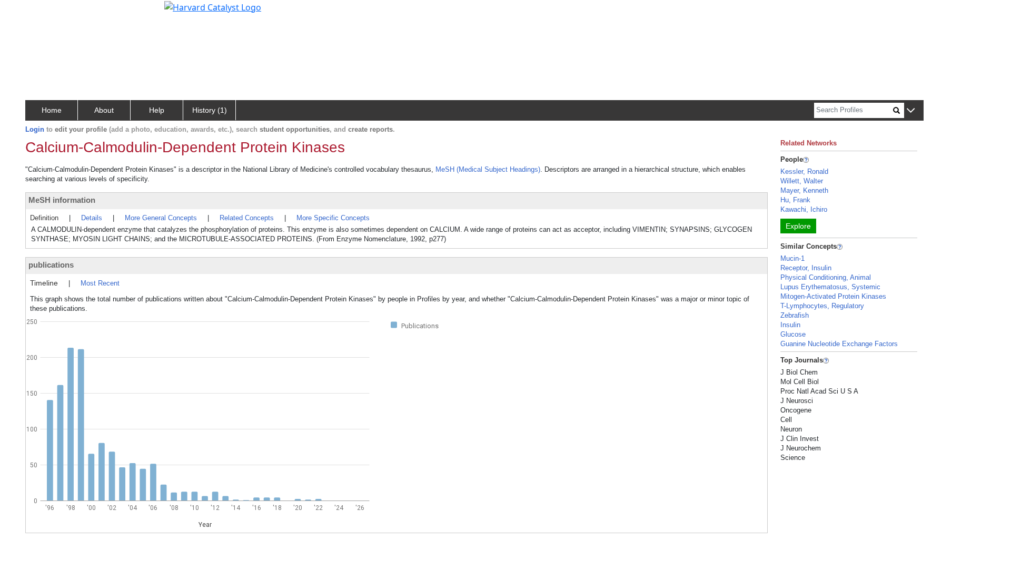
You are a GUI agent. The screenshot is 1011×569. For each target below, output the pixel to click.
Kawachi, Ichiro (803, 209)
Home (52, 110)
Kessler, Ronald (804, 171)
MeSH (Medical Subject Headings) (487, 169)
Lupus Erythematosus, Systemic (830, 287)
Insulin (790, 325)
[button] (910, 111)
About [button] (104, 110)
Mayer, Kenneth (804, 190)
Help (156, 110)
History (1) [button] (209, 110)
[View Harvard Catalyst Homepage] (212, 6)
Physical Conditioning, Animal (825, 277)
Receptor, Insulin (805, 268)
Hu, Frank (795, 200)
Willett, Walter (801, 181)
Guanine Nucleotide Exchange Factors (839, 344)
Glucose (793, 334)
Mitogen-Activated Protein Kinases (833, 296)
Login (34, 129)
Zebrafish (794, 315)
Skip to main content (44, 12)
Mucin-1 (792, 258)
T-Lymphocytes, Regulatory (822, 306)
